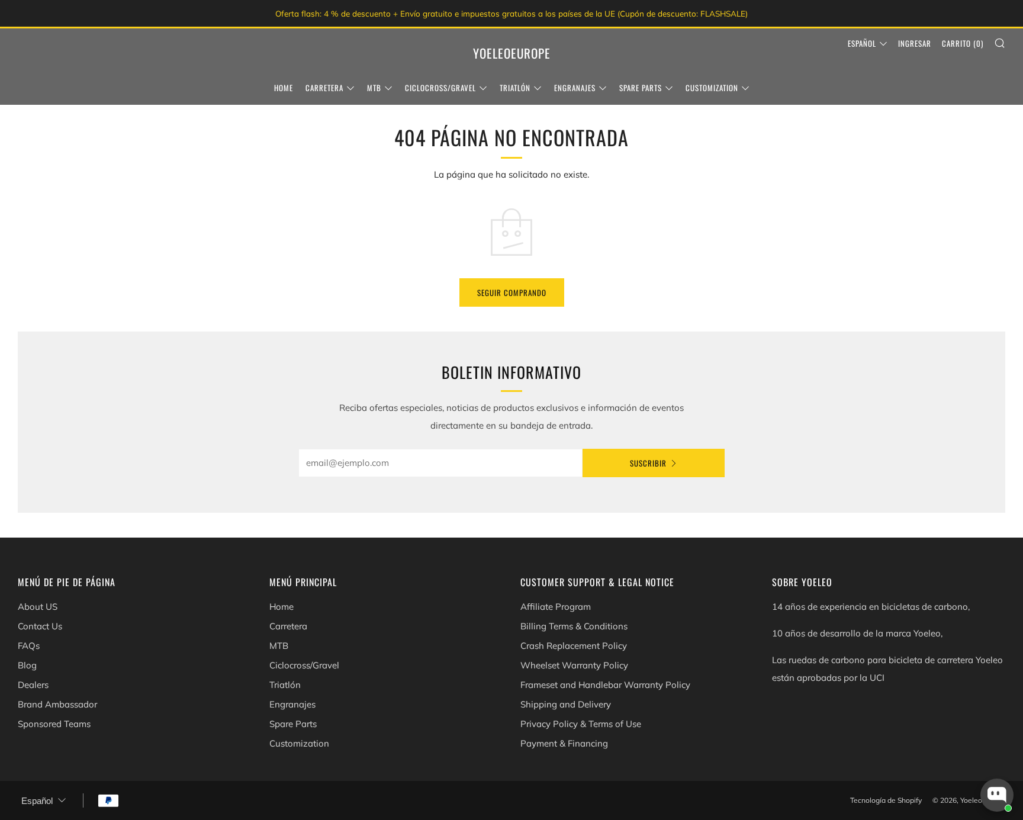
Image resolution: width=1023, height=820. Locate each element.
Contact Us (40, 626)
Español (862, 43)
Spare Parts (640, 88)
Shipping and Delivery (565, 704)
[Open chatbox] (997, 795)
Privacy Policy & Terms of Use (580, 723)
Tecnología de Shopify (886, 800)
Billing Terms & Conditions (574, 626)
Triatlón (515, 88)
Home (283, 88)
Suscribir (648, 463)
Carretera (324, 88)
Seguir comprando (511, 292)
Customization (712, 88)
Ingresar (914, 43)
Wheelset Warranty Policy (574, 665)
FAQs (29, 645)
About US (37, 606)
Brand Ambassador (57, 704)
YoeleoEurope (512, 53)
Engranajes (575, 88)
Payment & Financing (564, 743)
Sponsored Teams (54, 723)
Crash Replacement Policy (573, 645)
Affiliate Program (555, 606)
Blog (27, 665)
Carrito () (962, 43)
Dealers (33, 684)
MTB (374, 88)
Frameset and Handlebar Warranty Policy (605, 684)
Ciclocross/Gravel (440, 88)
